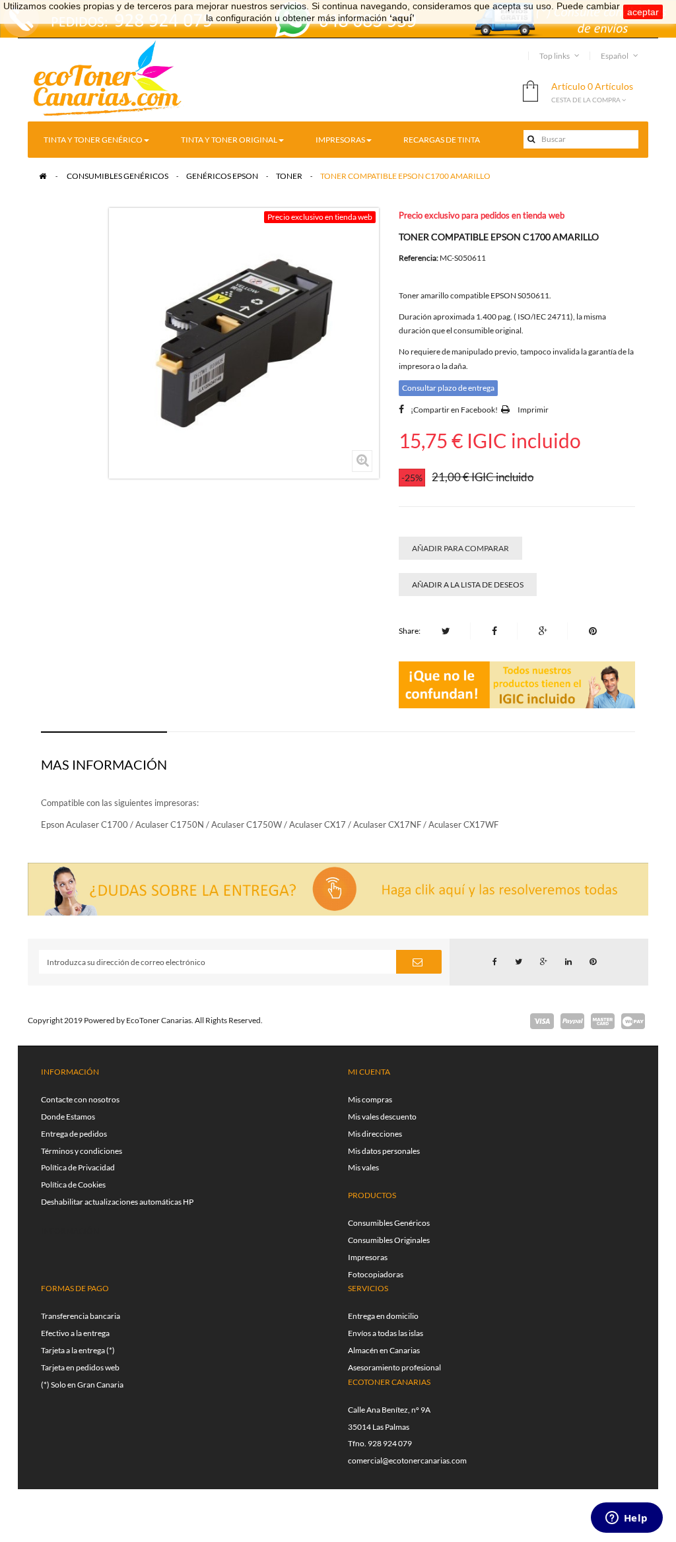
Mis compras (370, 1099)
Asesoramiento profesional (394, 1367)
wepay (633, 1021)
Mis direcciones (375, 1134)
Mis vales (363, 1167)
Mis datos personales (384, 1151)
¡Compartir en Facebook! (454, 410)
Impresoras (368, 1257)
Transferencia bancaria (80, 1316)
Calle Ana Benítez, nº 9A (389, 1410)
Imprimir (533, 410)
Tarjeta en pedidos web (80, 1367)
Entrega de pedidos (74, 1134)
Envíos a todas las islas (385, 1333)
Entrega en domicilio (383, 1316)
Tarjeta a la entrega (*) (78, 1350)
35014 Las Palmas (378, 1427)
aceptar (643, 12)
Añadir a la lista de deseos (468, 584)
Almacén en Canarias (384, 1350)
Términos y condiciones (81, 1151)
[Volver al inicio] (42, 176)
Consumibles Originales (389, 1240)
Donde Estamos (68, 1117)
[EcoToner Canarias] (108, 79)
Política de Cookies (73, 1185)
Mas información (104, 764)
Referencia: (418, 258)
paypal (572, 1021)
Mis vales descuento (382, 1117)
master (603, 1021)
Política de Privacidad (78, 1167)
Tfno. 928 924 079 (380, 1443)
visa (542, 1021)
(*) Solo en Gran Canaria (82, 1385)
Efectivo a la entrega (75, 1333)
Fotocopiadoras (375, 1274)
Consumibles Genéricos (389, 1223)
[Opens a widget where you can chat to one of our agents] (626, 1518)
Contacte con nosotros (80, 1099)
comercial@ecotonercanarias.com (407, 1460)
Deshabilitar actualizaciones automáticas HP (117, 1202)
